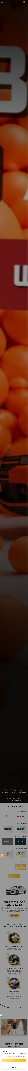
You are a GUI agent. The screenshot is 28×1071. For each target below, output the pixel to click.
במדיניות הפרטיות (9, 1056)
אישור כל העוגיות (14, 1060)
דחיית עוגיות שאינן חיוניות (14, 1063)
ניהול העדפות (14, 1067)
